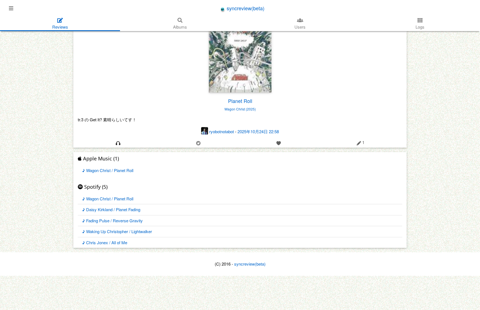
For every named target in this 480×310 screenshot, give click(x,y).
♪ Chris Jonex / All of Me (104, 242)
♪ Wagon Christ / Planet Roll (107, 170)
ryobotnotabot (221, 131)
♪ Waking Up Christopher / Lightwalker (117, 231)
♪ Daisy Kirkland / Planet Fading (111, 209)
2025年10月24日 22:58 (258, 131)
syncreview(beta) (244, 8)
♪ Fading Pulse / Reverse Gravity (112, 220)
